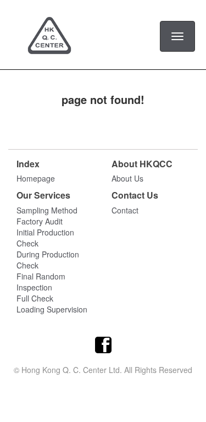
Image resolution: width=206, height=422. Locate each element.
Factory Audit (39, 221)
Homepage (35, 178)
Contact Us (135, 195)
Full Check (34, 298)
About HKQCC (142, 164)
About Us (127, 178)
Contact (125, 210)
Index (28, 164)
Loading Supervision (51, 309)
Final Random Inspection (40, 282)
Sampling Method (46, 210)
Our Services (43, 195)
